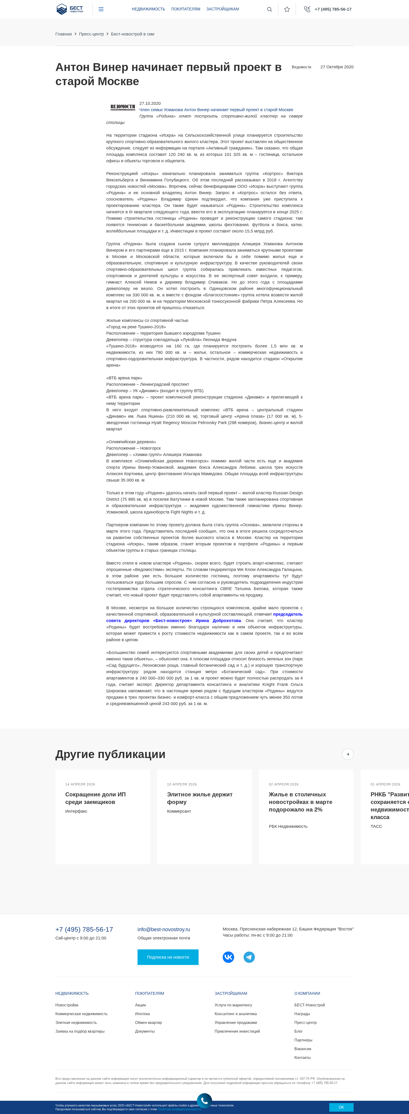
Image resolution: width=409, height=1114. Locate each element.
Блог (298, 1031)
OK (341, 1107)
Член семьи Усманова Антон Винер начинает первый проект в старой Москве (216, 109)
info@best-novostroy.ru (164, 929)
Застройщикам (222, 9)
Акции (140, 1005)
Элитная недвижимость (76, 1023)
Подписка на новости (168, 957)
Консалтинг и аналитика (236, 1014)
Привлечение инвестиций (237, 1031)
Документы (145, 1031)
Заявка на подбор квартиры (80, 1031)
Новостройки (66, 1005)
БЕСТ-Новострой (309, 1005)
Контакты (302, 1058)
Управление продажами (236, 1023)
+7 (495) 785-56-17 (84, 929)
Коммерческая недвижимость (81, 1014)
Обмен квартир (148, 1023)
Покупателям (185, 9)
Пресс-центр (91, 34)
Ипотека (142, 1014)
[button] (329, 754)
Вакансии (302, 1049)
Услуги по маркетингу (233, 1005)
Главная (63, 34)
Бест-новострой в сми (132, 34)
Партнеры (303, 1040)
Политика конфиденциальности (179, 1109)
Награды (302, 1014)
